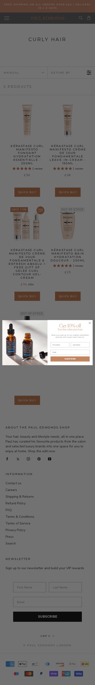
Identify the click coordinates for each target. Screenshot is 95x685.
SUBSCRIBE (70, 359)
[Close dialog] (90, 323)
